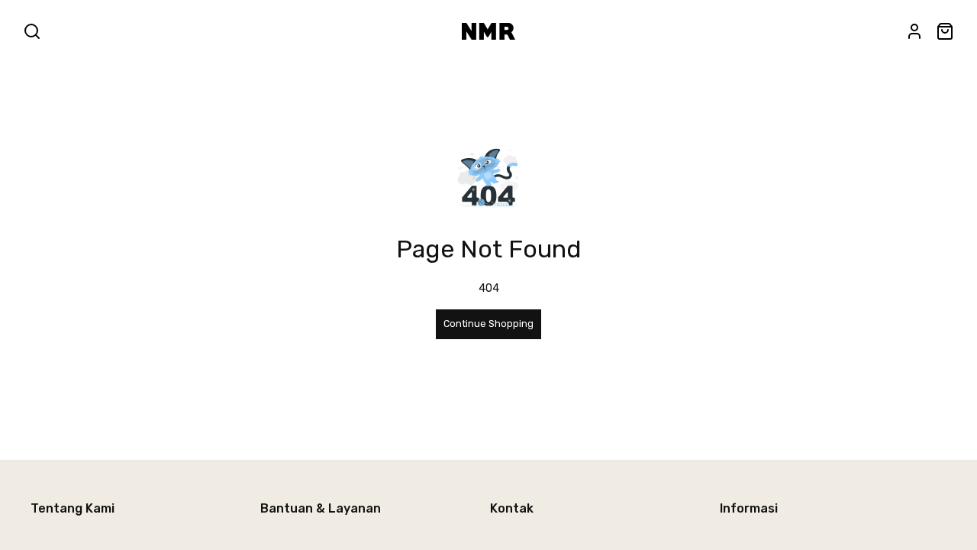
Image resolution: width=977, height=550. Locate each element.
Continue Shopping (488, 323)
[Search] (32, 31)
